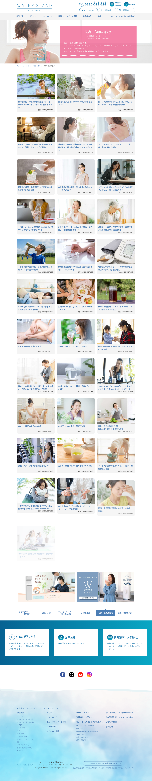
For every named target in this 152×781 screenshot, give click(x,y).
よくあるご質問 (53, 731)
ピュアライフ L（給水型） (25, 719)
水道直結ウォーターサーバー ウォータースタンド (38, 708)
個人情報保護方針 (79, 768)
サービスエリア (82, 713)
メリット (50, 713)
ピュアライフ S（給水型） (25, 722)
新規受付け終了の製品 (24, 748)
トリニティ (20, 733)
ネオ (18, 730)
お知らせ (109, 727)
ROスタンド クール (23, 745)
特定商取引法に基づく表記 (114, 768)
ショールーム (52, 717)
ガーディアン (21, 728)
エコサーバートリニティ (25, 739)
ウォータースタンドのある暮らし (89, 722)
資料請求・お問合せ (84, 717)
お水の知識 (80, 734)
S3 (18, 742)
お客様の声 (51, 727)
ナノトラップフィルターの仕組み (119, 713)
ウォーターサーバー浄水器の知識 (87, 731)
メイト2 (19, 725)
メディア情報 (111, 722)
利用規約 (101, 768)
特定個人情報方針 (91, 768)
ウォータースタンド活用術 (85, 726)
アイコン (20, 716)
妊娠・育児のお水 (82, 740)
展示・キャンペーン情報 (56, 722)
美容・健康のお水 (82, 737)
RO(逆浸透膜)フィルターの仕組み (119, 717)
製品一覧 (20, 713)
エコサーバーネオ (23, 736)
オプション (20, 751)
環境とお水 (80, 728)
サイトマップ (128, 768)
